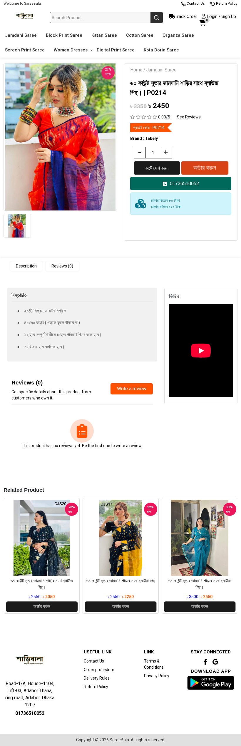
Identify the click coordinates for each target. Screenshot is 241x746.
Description (26, 266)
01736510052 (184, 183)
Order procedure (99, 669)
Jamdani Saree (161, 70)
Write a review (131, 389)
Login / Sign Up (221, 16)
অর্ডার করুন (42, 606)
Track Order (186, 16)
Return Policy (226, 3)
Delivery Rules (97, 678)
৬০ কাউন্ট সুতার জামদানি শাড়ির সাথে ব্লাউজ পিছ (120, 580)
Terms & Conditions (154, 664)
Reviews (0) (62, 266)
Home (136, 70)
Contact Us (195, 3)
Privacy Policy (156, 675)
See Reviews (189, 117)
